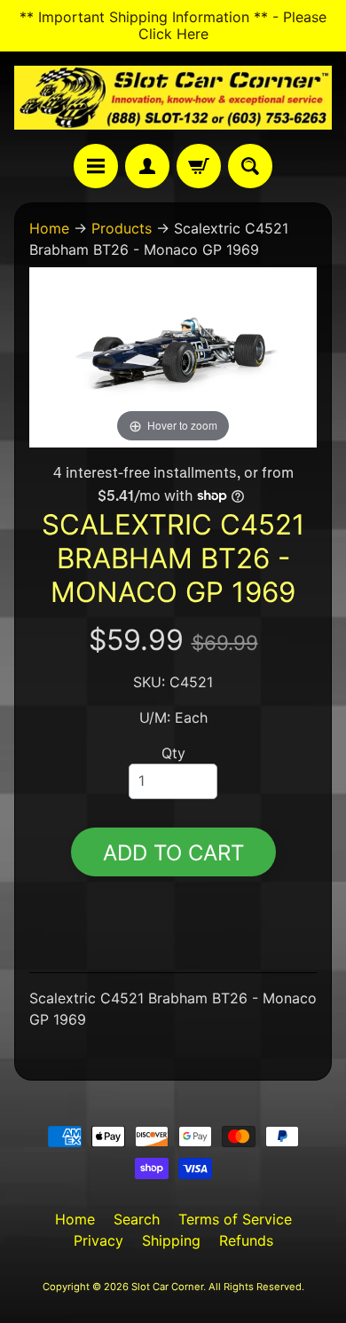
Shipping (171, 1240)
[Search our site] (250, 166)
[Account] (147, 166)
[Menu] (96, 166)
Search (137, 1219)
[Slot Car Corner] (173, 98)
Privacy (98, 1240)
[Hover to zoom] (173, 356)
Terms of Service (235, 1219)
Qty (173, 753)
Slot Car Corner (167, 1286)
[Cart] (199, 166)
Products (121, 228)
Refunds (246, 1240)
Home (49, 228)
